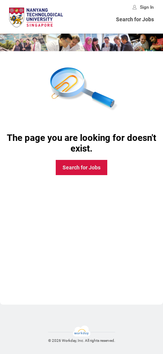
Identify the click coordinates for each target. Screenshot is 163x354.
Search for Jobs (135, 19)
